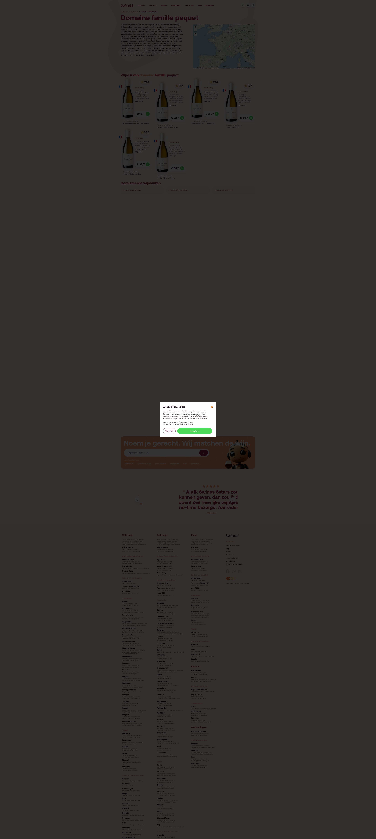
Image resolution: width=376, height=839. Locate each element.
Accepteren (194, 431)
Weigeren (169, 431)
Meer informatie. (187, 424)
